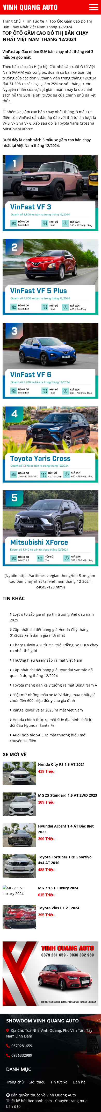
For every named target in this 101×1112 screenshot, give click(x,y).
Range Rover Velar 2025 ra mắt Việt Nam (47, 710)
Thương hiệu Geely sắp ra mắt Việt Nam (47, 660)
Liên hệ (79, 1082)
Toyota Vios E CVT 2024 (58, 907)
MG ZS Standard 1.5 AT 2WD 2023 (67, 795)
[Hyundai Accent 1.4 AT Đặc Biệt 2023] (19, 835)
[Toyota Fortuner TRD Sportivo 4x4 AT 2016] (19, 866)
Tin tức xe (59, 1082)
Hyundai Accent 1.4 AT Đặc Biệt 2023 (66, 829)
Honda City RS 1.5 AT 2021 (61, 764)
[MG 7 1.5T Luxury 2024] (19, 891)
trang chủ (12, 21)
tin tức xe (35, 21)
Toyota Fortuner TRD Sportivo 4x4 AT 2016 (65, 860)
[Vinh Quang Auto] (31, 7)
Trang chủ (15, 1082)
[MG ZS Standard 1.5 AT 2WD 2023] (19, 804)
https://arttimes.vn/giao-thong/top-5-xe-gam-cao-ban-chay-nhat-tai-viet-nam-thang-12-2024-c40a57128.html (53, 581)
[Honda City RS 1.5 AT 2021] (19, 773)
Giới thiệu (37, 1082)
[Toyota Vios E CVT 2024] (19, 917)
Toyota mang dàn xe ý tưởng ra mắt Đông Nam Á (54, 685)
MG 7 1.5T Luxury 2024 (58, 887)
